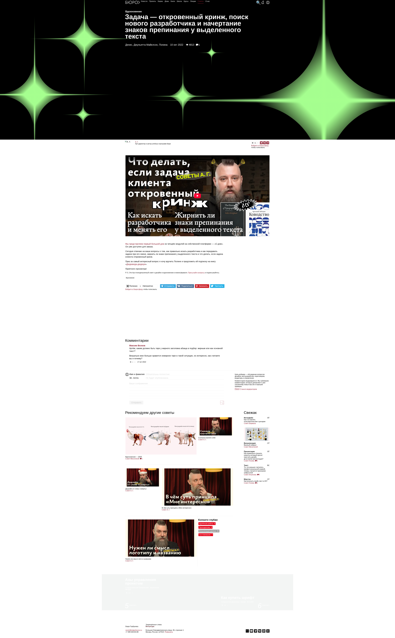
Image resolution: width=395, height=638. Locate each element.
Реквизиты (169, 632)
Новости (144, 1)
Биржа (160, 1)
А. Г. (136, 142)
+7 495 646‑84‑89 (131, 632)
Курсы (186, 1)
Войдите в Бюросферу (259, 145)
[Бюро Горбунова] (132, 2)
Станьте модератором (248, 389)
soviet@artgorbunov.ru (133, 630)
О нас (207, 1)
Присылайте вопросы (196, 273)
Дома (167, 1)
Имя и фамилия (136, 374)
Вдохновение (130, 278)
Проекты (152, 1)
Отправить (136, 402)
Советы (201, 1)
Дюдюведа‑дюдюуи (136, 264)
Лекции (193, 1)
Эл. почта (133, 378)
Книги (173, 1)
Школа (179, 1)
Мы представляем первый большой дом (144, 244)
